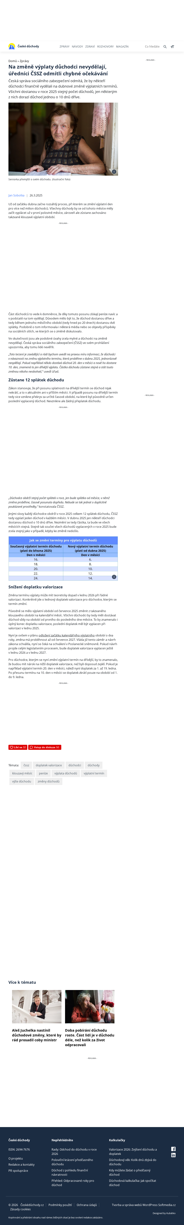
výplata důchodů (65, 773)
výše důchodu (21, 781)
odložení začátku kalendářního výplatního (67, 635)
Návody (77, 46)
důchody (94, 765)
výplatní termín (94, 773)
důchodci (74, 765)
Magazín (122, 46)
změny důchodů (48, 781)
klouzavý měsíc (22, 773)
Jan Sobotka (16, 195)
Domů (12, 61)
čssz (26, 765)
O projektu (15, 1158)
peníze (43, 773)
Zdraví (90, 46)
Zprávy (64, 46)
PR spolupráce (18, 1171)
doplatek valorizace (49, 765)
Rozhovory (105, 46)
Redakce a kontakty (21, 1165)
